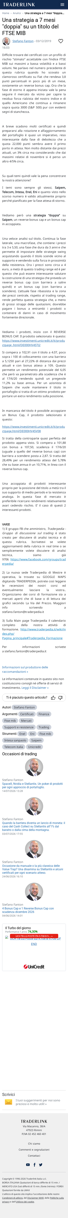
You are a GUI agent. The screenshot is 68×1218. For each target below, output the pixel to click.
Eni (32, 734)
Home (5, 13)
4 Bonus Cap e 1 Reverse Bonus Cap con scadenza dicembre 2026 (28, 910)
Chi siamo (34, 1143)
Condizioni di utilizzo (12, 1197)
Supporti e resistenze (19, 727)
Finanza (44, 714)
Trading (44, 727)
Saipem (36, 740)
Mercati (26, 721)
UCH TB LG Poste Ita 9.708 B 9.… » (34, 936)
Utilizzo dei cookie (25, 1201)
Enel (22, 734)
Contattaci (34, 1155)
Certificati (27, 714)
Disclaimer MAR (35, 1197)
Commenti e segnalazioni (34, 1149)
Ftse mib (10, 721)
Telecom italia (13, 747)
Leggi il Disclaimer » (35, 688)
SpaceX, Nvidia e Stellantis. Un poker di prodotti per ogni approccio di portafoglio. (32, 785)
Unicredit (34, 747)
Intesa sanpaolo (15, 740)
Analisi (17, 13)
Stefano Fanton (23, 41)
